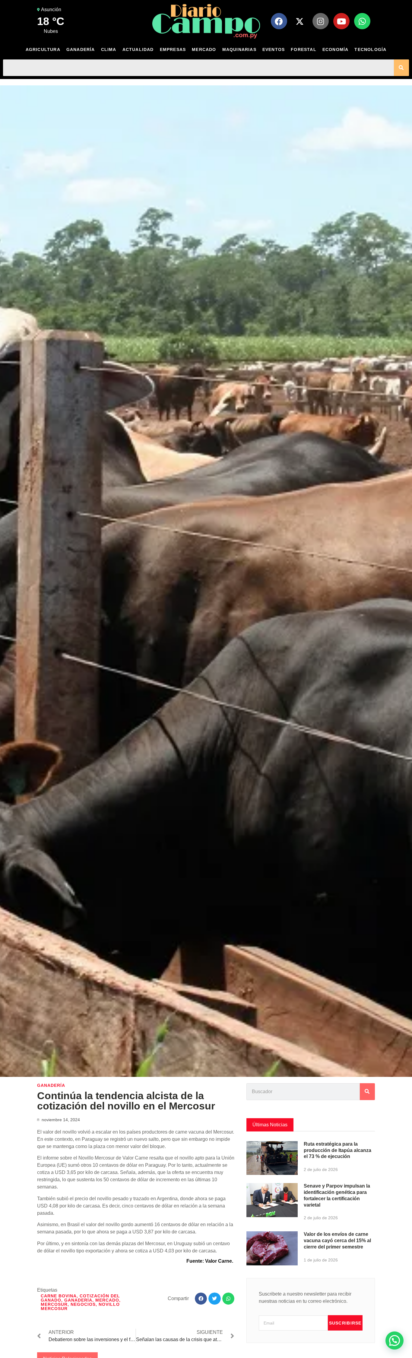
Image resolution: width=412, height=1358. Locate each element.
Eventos (273, 49)
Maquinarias (239, 49)
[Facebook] (279, 21)
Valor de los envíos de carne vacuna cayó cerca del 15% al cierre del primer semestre (337, 1240)
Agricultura (43, 49)
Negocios (83, 1304)
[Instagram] (320, 21)
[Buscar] (401, 67)
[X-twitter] (300, 21)
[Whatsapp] (362, 21)
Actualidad (138, 49)
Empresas (173, 49)
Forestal (303, 49)
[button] (201, 1299)
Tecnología (370, 49)
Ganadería (80, 49)
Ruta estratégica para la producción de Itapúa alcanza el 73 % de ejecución (337, 1150)
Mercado (204, 49)
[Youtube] (341, 21)
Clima (108, 49)
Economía (335, 49)
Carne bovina (59, 1295)
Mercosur (54, 1304)
